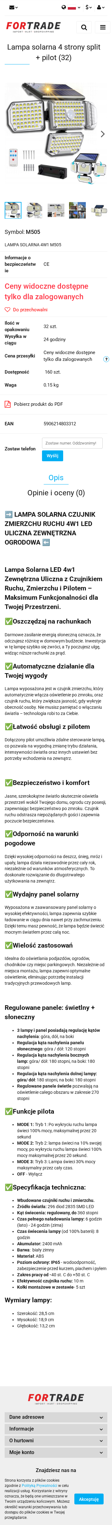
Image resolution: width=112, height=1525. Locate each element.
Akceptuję (89, 1499)
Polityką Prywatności (39, 1485)
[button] (56, 1417)
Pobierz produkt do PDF (38, 404)
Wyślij (52, 455)
